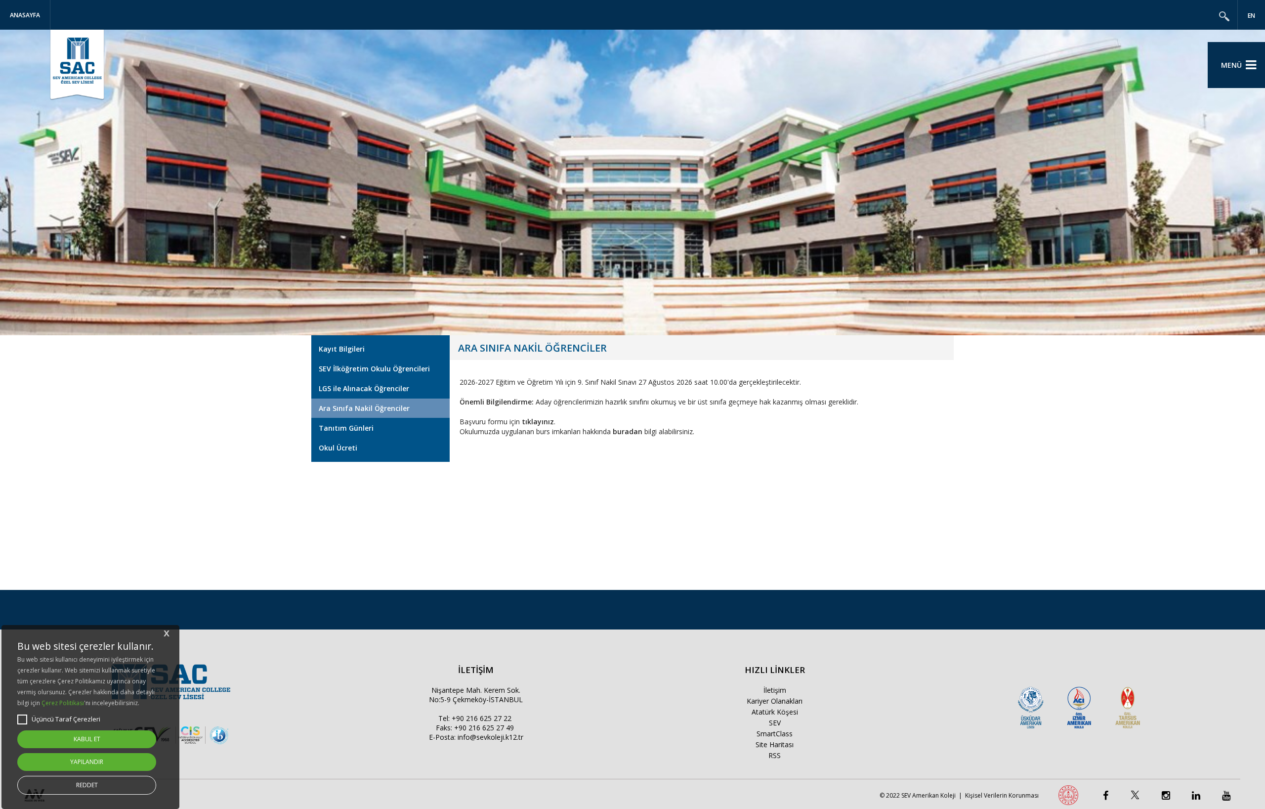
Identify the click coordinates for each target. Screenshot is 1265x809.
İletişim (774, 690)
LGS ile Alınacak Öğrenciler (364, 388)
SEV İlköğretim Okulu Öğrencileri (374, 368)
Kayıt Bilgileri (342, 349)
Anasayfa (25, 15)
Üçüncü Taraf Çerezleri (66, 719)
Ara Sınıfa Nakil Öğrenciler (364, 408)
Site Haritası (775, 744)
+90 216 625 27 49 (484, 727)
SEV (775, 722)
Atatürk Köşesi (775, 712)
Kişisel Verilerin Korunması (1002, 795)
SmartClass (775, 733)
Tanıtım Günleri (346, 428)
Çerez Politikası (63, 703)
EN (1251, 15)
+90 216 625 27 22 (481, 718)
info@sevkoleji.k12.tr (490, 737)
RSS (774, 755)
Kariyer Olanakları (774, 701)
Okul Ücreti (338, 447)
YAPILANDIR (86, 762)
